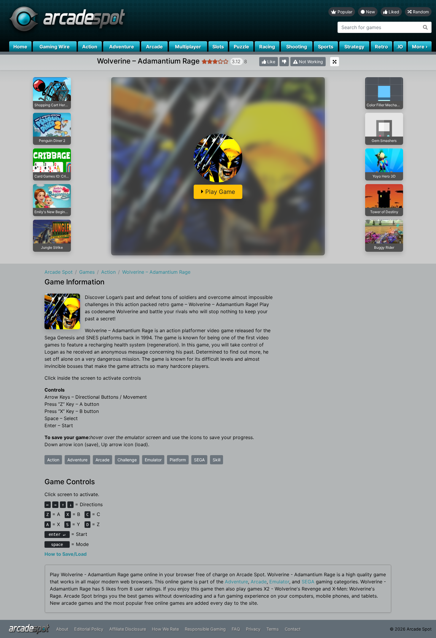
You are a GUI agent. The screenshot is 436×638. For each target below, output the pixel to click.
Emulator (153, 459)
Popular (344, 11)
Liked (393, 11)
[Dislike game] (284, 61)
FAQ (236, 628)
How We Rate (165, 628)
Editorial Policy (88, 628)
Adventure (77, 459)
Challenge (127, 459)
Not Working (310, 61)
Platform (178, 459)
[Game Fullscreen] (334, 61)
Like (270, 61)
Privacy (253, 628)
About (62, 628)
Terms (272, 628)
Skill (216, 459)
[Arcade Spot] (109, 20)
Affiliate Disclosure (127, 628)
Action (53, 459)
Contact (292, 628)
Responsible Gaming (205, 628)
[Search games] (425, 27)
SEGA (199, 459)
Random (420, 11)
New (370, 11)
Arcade (102, 459)
